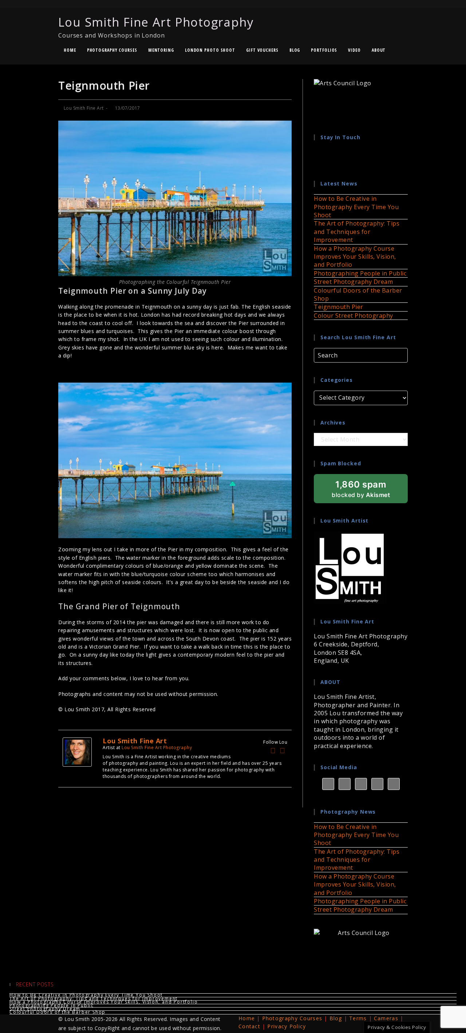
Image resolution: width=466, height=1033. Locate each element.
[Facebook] (273, 750)
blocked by (370, 491)
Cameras (386, 1018)
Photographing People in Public (360, 273)
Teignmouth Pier (338, 307)
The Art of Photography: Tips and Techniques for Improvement (356, 231)
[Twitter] (282, 750)
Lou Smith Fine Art (84, 108)
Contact (249, 1026)
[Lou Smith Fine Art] (77, 751)
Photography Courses (292, 1018)
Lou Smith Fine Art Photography (156, 26)
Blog (335, 1018)
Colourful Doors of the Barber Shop (57, 1012)
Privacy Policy (286, 1026)
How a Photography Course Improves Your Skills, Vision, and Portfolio (355, 256)
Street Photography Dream (353, 282)
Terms (358, 1018)
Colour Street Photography (353, 316)
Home (246, 1018)
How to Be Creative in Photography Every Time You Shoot (356, 207)
